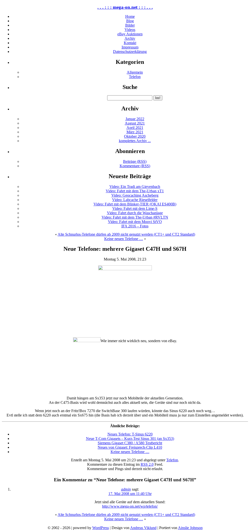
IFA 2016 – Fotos (134, 226)
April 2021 (134, 128)
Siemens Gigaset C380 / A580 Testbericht (130, 443)
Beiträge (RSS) (134, 161)
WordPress (100, 528)
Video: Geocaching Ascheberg (134, 195)
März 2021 (134, 132)
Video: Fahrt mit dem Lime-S (134, 208)
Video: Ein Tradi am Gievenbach (134, 186)
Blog (130, 21)
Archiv (130, 38)
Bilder (130, 25)
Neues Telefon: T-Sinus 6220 (130, 434)
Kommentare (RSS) (135, 166)
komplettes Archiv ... (135, 141)
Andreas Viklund (143, 528)
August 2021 (135, 123)
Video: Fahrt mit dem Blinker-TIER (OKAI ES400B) (135, 204)
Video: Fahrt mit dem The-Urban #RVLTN (135, 217)
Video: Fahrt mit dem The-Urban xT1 (135, 191)
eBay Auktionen (130, 34)
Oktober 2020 (135, 136)
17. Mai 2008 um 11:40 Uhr (130, 494)
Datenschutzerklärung (130, 51)
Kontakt (130, 43)
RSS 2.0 (147, 464)
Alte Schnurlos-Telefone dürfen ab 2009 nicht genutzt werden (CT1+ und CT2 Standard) (126, 234)
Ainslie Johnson (190, 528)
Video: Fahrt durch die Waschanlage (135, 213)
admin (126, 489)
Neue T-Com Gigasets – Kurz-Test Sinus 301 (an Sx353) (130, 438)
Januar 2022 (134, 119)
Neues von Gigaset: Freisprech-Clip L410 (130, 447)
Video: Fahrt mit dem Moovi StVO (135, 222)
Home (130, 16)
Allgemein (135, 72)
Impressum (130, 47)
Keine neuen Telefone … (123, 239)
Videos (130, 30)
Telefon (135, 77)
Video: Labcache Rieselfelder (134, 200)
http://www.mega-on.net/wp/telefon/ (130, 506)
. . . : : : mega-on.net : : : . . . (125, 7)
